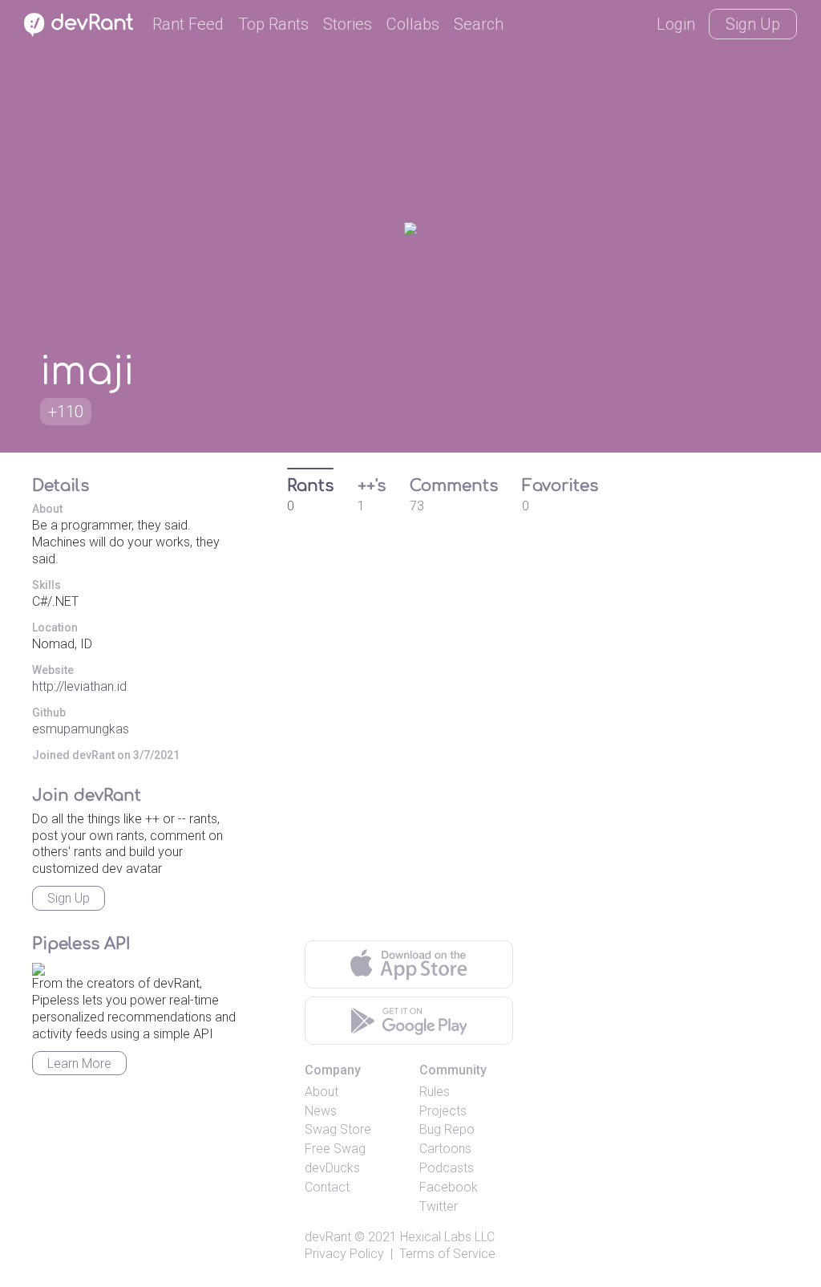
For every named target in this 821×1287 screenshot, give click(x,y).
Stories (347, 24)
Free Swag (335, 1148)
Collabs (412, 24)
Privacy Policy (344, 1253)
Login (676, 24)
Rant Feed (188, 24)
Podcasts (446, 1167)
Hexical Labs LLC (447, 1236)
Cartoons (445, 1148)
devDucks (332, 1167)
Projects (443, 1111)
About (321, 1091)
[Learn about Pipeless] (38, 967)
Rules (434, 1091)
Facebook (448, 1187)
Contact (327, 1187)
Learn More (79, 1063)
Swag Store (338, 1129)
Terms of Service (447, 1253)
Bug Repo (447, 1129)
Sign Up (753, 24)
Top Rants (273, 24)
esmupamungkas (80, 729)
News (321, 1111)
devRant (328, 1236)
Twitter (438, 1206)
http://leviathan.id (79, 686)
